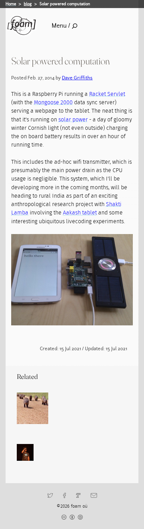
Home (11, 3)
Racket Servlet (107, 94)
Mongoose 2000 (53, 102)
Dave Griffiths (77, 78)
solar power (73, 119)
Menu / (61, 25)
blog (28, 3)
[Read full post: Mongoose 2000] (32, 408)
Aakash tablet (80, 213)
